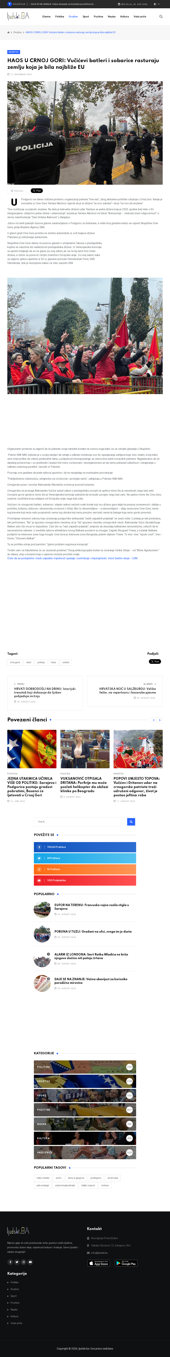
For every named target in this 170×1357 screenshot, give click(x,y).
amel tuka (113, 1178)
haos (53, 662)
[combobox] (52, 821)
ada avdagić (43, 1185)
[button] (154, 720)
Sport (86, 16)
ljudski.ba (84, 1348)
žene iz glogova (76, 1178)
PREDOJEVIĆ (95, 1178)
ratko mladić (43, 1178)
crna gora (15, 662)
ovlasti (65, 662)
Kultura (124, 16)
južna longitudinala (65, 1185)
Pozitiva (98, 16)
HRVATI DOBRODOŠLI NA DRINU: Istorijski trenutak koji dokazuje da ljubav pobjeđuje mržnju (45, 693)
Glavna (46, 16)
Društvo (73, 16)
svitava (105, 1185)
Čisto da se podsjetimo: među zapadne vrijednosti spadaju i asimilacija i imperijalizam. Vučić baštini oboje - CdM (72, 558)
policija (41, 662)
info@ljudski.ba (99, 1252)
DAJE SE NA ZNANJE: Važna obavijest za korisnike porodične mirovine (63, 4)
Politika (59, 16)
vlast (28, 662)
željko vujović (88, 1185)
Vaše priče (140, 16)
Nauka (112, 16)
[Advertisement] (134, 254)
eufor (59, 1178)
